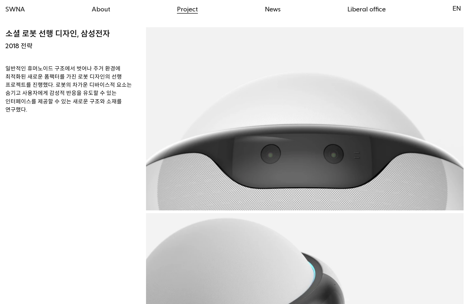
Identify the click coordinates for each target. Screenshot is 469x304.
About (101, 9)
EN (456, 8)
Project (187, 9)
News (273, 9)
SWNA (15, 9)
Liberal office (366, 9)
